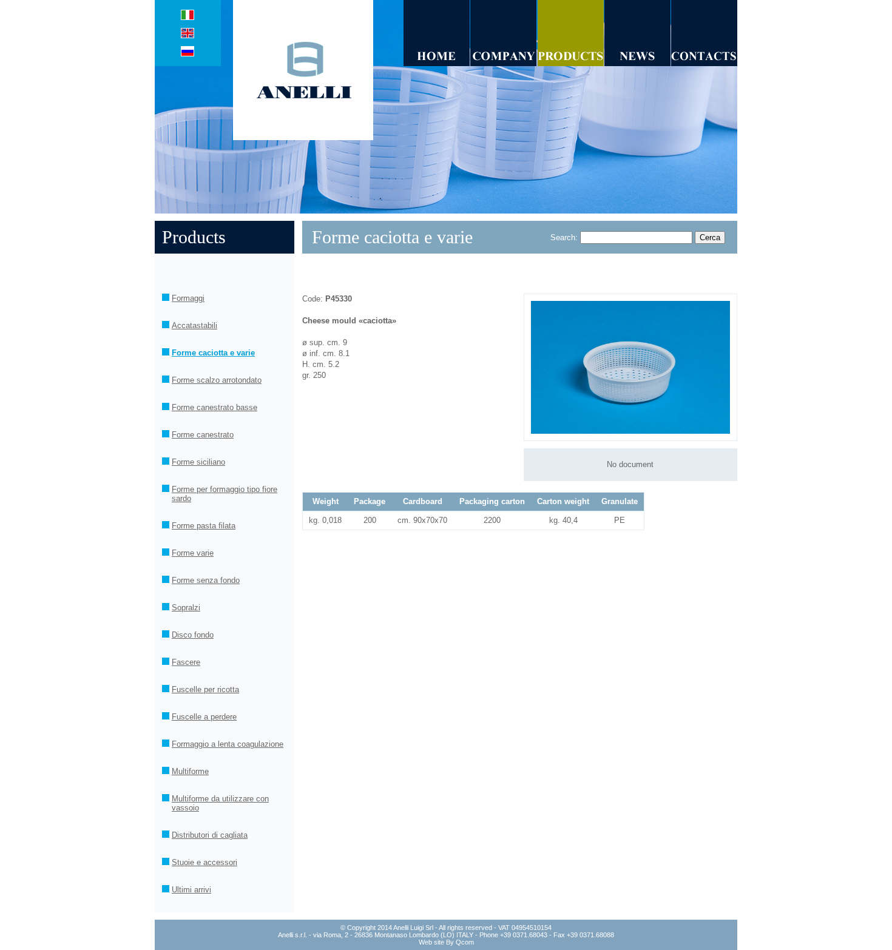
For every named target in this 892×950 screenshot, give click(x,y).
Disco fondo (193, 634)
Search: (564, 237)
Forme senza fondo (206, 580)
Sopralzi (186, 607)
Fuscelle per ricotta (205, 689)
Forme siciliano (198, 462)
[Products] (571, 63)
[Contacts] (704, 63)
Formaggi (188, 298)
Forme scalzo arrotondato (217, 380)
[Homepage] (307, 137)
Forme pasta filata (203, 525)
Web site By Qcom (446, 942)
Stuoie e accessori (204, 862)
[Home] (437, 63)
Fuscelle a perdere (204, 716)
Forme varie (193, 553)
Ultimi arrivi (191, 889)
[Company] (503, 63)
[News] (637, 63)
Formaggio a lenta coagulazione (227, 744)
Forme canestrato (203, 434)
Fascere (186, 662)
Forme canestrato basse (214, 407)
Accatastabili (194, 325)
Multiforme (190, 771)
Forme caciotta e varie (213, 352)
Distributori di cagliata (210, 835)
